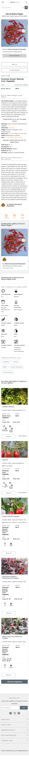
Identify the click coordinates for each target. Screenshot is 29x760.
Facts (14, 217)
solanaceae (12, 127)
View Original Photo (7, 268)
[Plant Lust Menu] (3, 2)
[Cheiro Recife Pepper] (14, 524)
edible (11, 137)
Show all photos (14, 56)
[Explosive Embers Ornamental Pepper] (14, 584)
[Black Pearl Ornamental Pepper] (14, 645)
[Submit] (26, 7)
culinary (7, 137)
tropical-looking (17, 137)
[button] (23, 7)
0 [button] (26, 1)
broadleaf (6, 362)
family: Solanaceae (16, 367)
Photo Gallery (6, 218)
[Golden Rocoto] (14, 411)
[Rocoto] (14, 466)
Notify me (14, 64)
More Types (22, 218)
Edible (5, 367)
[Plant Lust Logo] (15, 2)
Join (24, 708)
